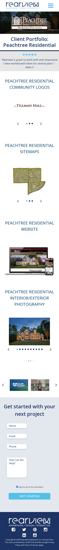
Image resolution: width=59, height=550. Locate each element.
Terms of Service (31, 545)
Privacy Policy (47, 539)
